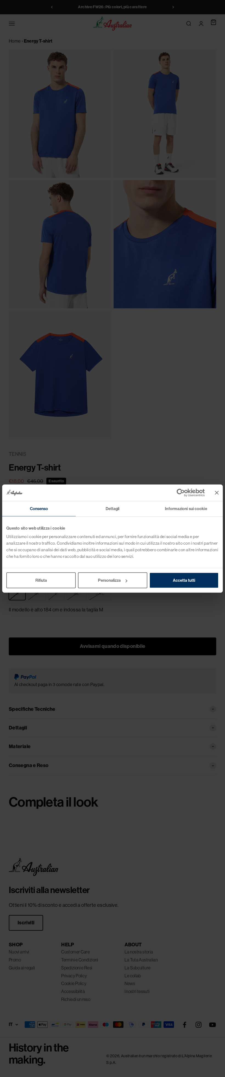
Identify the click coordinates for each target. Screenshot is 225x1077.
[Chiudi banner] (217, 492)
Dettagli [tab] (113, 508)
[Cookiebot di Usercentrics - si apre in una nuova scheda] (181, 492)
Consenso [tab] (39, 508)
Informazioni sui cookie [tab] (186, 508)
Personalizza (109, 580)
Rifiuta (41, 580)
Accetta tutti (184, 580)
